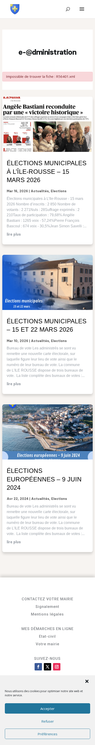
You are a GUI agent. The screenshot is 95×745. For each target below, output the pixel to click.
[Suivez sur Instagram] (56, 666)
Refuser (47, 721)
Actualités (40, 191)
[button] (87, 682)
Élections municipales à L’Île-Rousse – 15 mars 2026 (46, 171)
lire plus (14, 234)
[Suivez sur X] (47, 666)
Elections (58, 191)
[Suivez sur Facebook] (38, 666)
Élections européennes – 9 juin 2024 (44, 479)
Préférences (47, 734)
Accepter (47, 708)
